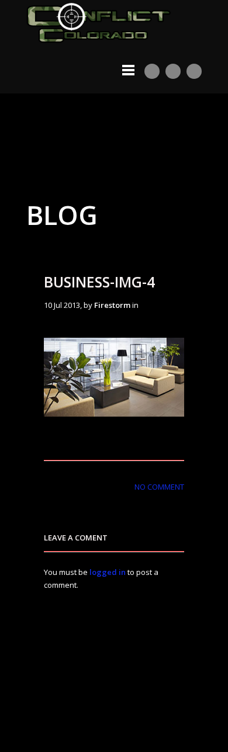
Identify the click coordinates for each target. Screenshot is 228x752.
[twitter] (173, 71)
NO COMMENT (159, 486)
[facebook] (194, 71)
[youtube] (152, 71)
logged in (107, 572)
